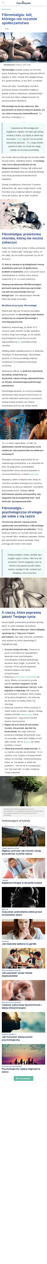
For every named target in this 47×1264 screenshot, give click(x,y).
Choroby (5, 941)
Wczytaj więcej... (23, 1078)
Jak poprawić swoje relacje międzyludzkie (17, 974)
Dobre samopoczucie (10, 848)
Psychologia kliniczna (11, 1002)
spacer (26, 742)
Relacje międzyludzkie (11, 970)
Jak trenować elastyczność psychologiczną (17, 1038)
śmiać (19, 139)
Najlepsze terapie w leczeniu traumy (22, 882)
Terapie (5, 880)
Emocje (5, 909)
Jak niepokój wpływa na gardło (19, 943)
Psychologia (6, 9)
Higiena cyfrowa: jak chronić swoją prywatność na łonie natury (21, 852)
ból (23, 117)
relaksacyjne (26, 714)
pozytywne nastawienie (25, 677)
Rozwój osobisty (9, 1034)
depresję (34, 474)
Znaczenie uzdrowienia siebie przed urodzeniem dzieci (22, 913)
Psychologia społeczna (12, 1066)
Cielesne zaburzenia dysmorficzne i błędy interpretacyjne (21, 1006)
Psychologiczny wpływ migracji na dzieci (21, 1070)
